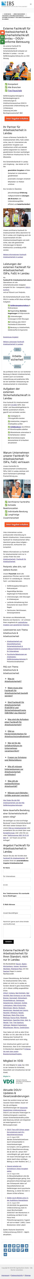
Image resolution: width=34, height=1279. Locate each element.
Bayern (18, 964)
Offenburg (14, 1013)
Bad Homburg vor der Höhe (20, 995)
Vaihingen (6, 1025)
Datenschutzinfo (17, 1275)
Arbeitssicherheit (19, 14)
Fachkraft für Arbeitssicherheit (13, 15)
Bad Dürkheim (21, 993)
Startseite (7, 14)
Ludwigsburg (7, 1005)
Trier (10, 1023)
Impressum (5, 1275)
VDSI (19, 1065)
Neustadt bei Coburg (20, 1010)
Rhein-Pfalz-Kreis (18, 1015)
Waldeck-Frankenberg (19, 1025)
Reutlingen (7, 1015)
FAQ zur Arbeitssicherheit (17, 828)
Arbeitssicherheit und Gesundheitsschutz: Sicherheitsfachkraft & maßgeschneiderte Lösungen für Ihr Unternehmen (18, 646)
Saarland (6, 971)
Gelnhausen (20, 1000)
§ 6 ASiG (14, 405)
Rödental (23, 1018)
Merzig (15, 1008)
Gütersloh (17, 1003)
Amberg (12, 993)
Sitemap (28, 1275)
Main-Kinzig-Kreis (19, 1005)
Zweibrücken (24, 1027)
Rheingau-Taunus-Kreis (11, 1018)
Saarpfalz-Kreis (18, 1020)
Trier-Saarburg (18, 1023)
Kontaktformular (9, 833)
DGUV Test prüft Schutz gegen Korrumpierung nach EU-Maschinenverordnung (18, 1132)
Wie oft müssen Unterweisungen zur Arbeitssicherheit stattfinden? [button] (14, 770)
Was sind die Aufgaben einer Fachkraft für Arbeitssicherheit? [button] (17, 722)
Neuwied (6, 1013)
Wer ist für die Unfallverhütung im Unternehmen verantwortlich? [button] (13, 747)
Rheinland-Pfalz (16, 969)
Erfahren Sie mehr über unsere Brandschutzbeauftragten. (17, 1051)
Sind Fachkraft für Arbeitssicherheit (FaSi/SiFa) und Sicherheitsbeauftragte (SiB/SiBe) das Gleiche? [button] (15, 707)
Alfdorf (5, 993)
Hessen (16, 966)
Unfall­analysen (15, 427)
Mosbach (22, 1008)
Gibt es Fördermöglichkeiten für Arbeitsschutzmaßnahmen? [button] (17, 734)
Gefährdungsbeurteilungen (16, 659)
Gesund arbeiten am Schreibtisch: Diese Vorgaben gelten (17, 1168)
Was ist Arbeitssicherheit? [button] (13, 680)
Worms (16, 1027)
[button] (31, 4)
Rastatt (21, 1013)
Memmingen (7, 1008)
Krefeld (24, 1003)
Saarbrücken (7, 1020)
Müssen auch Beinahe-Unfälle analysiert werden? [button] (17, 794)
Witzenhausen (8, 1027)
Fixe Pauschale (15, 90)
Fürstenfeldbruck (9, 1000)
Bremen (6, 998)
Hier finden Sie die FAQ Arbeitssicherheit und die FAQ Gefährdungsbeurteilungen (13, 802)
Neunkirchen (7, 1010)
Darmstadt (13, 998)
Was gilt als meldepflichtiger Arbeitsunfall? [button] (12, 783)
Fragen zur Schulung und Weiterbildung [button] (16, 758)
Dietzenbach (22, 998)
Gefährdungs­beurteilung (19, 305)
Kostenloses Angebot (10, 337)
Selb (26, 1020)
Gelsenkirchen (8, 1003)
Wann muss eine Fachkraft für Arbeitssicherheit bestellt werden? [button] (16, 692)
